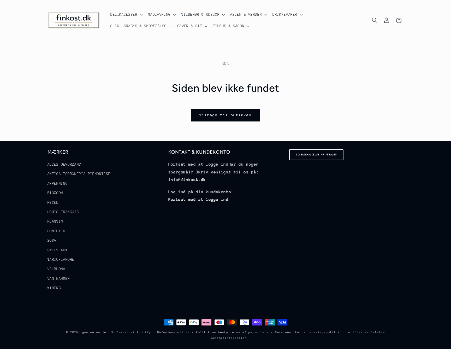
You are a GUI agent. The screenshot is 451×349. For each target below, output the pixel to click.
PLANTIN (55, 221)
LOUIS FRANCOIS (63, 212)
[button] (126, 14)
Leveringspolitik (324, 332)
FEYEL (53, 202)
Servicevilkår (288, 332)
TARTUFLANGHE (61, 259)
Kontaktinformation (229, 338)
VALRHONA (57, 269)
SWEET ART (58, 250)
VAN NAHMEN (59, 278)
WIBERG (54, 288)
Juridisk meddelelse (366, 332)
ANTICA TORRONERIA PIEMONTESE (79, 174)
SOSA (52, 240)
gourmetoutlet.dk (98, 332)
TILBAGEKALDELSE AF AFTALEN (316, 154)
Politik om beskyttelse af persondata (232, 332)
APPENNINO (58, 183)
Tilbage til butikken (225, 115)
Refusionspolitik (173, 332)
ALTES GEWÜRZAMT (64, 164)
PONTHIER (57, 231)
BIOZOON (55, 193)
